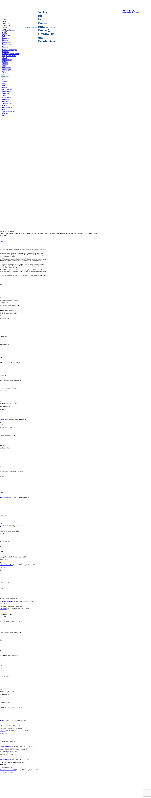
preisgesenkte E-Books (130, 12)
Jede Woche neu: (128, 10)
